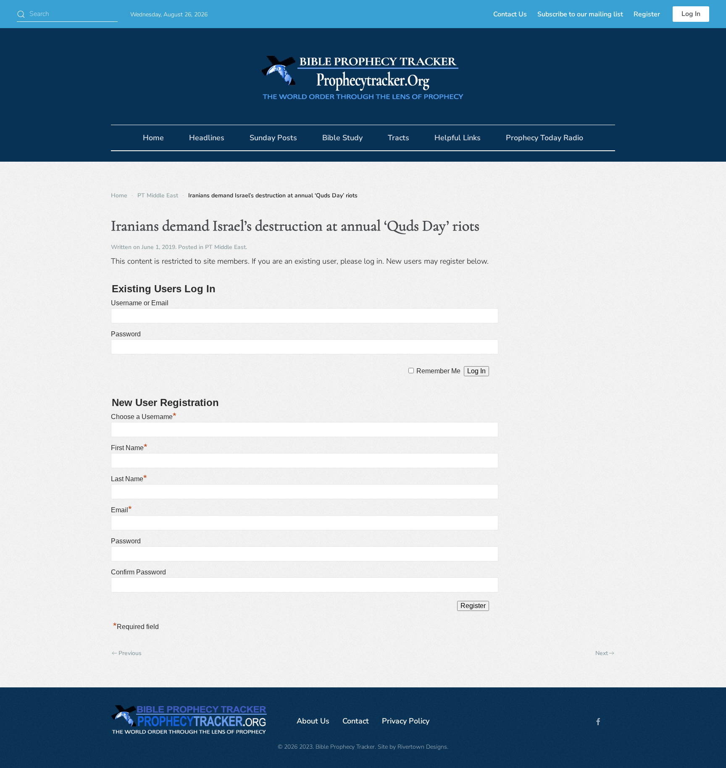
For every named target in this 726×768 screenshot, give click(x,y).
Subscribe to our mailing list (580, 14)
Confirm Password (138, 572)
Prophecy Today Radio (544, 138)
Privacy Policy (405, 721)
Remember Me (438, 371)
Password (126, 334)
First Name (129, 447)
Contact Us (510, 14)
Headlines (206, 138)
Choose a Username (143, 416)
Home (153, 138)
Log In (690, 13)
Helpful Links (457, 138)
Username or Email (139, 303)
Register (647, 14)
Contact (355, 721)
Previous (130, 653)
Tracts (398, 138)
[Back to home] (363, 76)
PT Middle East (225, 247)
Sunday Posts (273, 138)
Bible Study (342, 138)
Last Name (129, 478)
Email (121, 510)
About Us (313, 721)
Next (601, 653)
